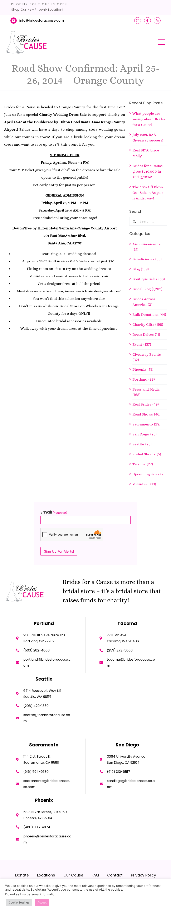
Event (137, 344)
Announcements (146, 244)
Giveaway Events (146, 354)
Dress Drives (143, 334)
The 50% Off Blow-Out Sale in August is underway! (148, 192)
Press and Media (146, 389)
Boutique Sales (144, 279)
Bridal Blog (141, 289)
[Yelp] (157, 20)
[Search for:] (151, 221)
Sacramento (142, 424)
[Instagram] (137, 20)
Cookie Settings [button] (19, 902)
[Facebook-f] (147, 20)
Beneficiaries (143, 259)
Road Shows (142, 414)
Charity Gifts (143, 324)
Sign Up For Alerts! (59, 551)
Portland (139, 379)
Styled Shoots (144, 454)
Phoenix (139, 369)
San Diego (140, 434)
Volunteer (140, 484)
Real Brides (141, 404)
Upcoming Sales (145, 474)
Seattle (138, 444)
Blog (136, 269)
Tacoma (139, 464)
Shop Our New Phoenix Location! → (39, 9)
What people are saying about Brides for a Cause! (148, 119)
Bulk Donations (145, 314)
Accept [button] (42, 902)
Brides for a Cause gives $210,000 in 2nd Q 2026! (147, 171)
